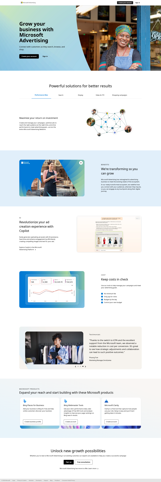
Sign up (68, 462)
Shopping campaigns (119, 95)
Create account (70, 422)
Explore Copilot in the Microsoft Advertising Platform (30, 248)
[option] (80, 348)
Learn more (92, 468)
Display (80, 95)
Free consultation (83, 462)
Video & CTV (100, 95)
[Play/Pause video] (81, 163)
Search (61, 95)
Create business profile (33, 422)
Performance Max (41, 95)
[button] (75, 367)
